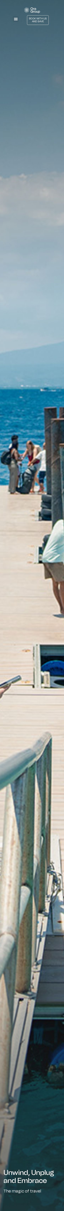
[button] (16, 19)
